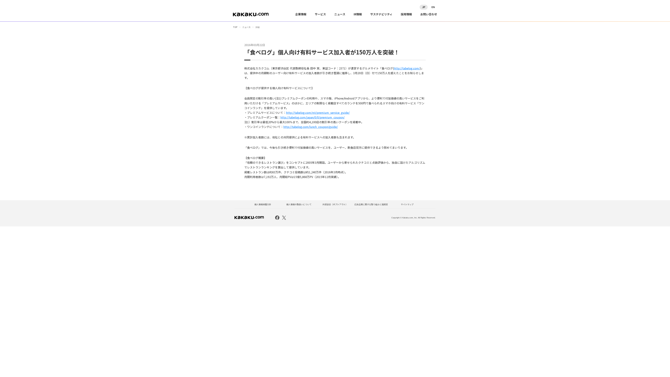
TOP (235, 27)
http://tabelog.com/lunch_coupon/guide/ (310, 127)
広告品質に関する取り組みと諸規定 (371, 204)
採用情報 (406, 14)
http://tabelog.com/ (407, 68)
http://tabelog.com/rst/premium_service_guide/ (318, 112)
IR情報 (358, 14)
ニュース (339, 14)
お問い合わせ (428, 14)
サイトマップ (407, 204)
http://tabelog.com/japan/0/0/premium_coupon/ (312, 117)
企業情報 (300, 14)
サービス (320, 14)
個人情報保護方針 (262, 204)
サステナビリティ (381, 14)
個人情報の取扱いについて (298, 204)
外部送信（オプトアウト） (335, 204)
